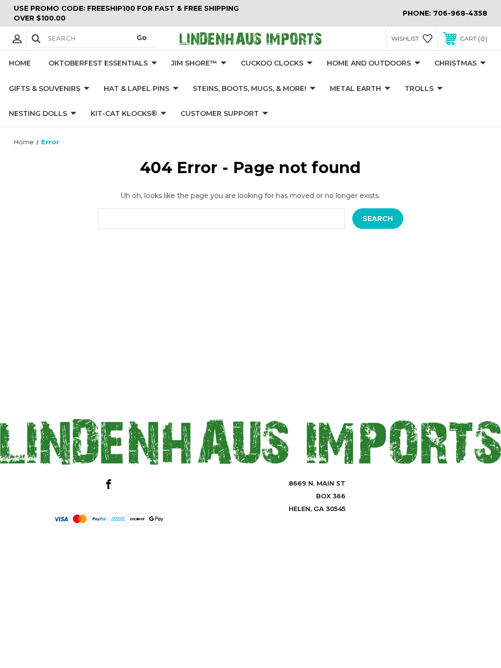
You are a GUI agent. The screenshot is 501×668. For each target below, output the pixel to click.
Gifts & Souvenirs (44, 88)
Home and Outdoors (369, 63)
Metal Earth (355, 88)
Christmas (455, 63)
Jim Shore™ (194, 63)
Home (20, 63)
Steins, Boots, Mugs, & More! (249, 88)
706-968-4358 (460, 13)
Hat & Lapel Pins (136, 88)
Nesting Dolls (38, 113)
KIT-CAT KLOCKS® (124, 113)
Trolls (419, 88)
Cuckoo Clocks (272, 63)
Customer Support (220, 113)
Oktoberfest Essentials (98, 63)
